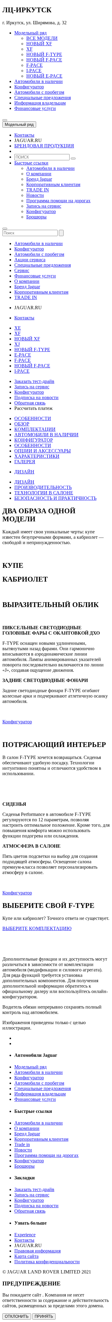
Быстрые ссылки (31, 162)
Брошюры (36, 216)
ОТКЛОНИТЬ (17, 1316)
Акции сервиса (29, 259)
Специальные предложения (42, 265)
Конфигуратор (41, 211)
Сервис (21, 270)
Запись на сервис (43, 206)
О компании (38, 173)
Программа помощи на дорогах (58, 200)
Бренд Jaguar (39, 179)
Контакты (24, 317)
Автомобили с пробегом (39, 254)
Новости (35, 195)
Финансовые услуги (35, 275)
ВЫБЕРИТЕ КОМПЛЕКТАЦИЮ (36, 928)
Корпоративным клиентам (53, 184)
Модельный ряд (19, 124)
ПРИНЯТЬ (44, 1316)
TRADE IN (37, 189)
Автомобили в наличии (50, 168)
